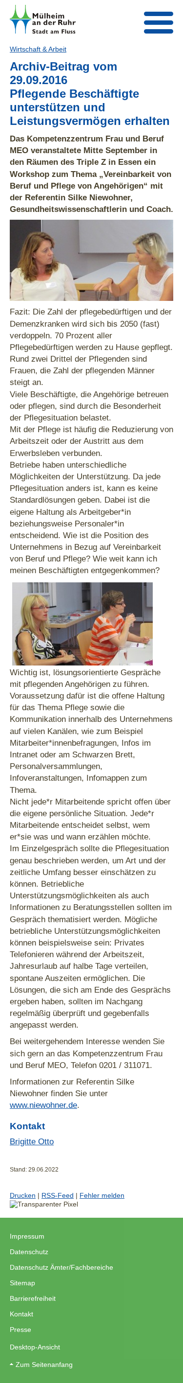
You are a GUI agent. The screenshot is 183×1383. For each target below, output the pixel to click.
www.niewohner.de (43, 1105)
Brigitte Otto (32, 1141)
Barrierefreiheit (33, 1298)
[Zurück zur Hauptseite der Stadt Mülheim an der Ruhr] (43, 19)
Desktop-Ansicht (35, 1347)
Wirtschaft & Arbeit (38, 49)
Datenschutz (29, 1252)
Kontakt (21, 1314)
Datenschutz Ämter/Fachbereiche (61, 1267)
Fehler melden (102, 1195)
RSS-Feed (57, 1195)
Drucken (23, 1195)
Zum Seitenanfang (44, 1364)
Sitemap (22, 1283)
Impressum (27, 1236)
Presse (20, 1329)
